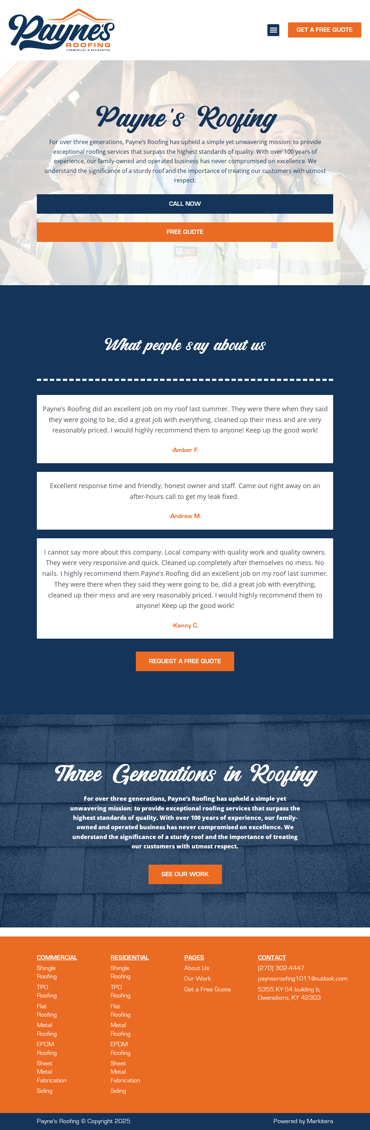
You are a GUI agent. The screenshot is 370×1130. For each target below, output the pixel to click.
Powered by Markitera (303, 1121)
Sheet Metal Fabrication (51, 1072)
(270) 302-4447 (281, 968)
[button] (273, 30)
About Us (197, 968)
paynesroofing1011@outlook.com (303, 978)
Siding (44, 1091)
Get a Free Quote (207, 989)
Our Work (197, 978)
